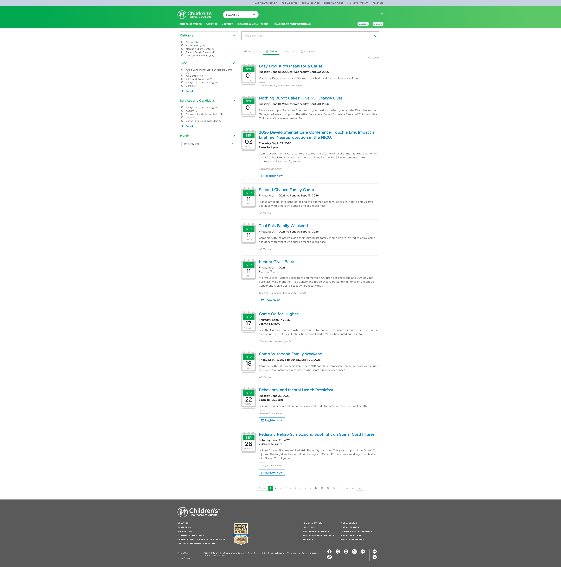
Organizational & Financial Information (201, 539)
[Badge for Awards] (241, 534)
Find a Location (311, 3)
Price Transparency (352, 539)
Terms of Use (183, 553)
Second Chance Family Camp (286, 189)
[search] (375, 36)
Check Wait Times (333, 3)
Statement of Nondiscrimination (196, 543)
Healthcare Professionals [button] (292, 24)
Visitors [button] (227, 24)
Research (378, 3)
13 (334, 488)
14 (340, 488)
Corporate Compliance (191, 535)
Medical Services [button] (190, 24)
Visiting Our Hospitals (316, 531)
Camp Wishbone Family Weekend (290, 354)
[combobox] (208, 144)
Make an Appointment (266, 3)
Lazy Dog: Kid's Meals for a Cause (290, 66)
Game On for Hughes (279, 314)
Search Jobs (185, 531)
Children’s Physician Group (357, 531)
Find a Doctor (290, 3)
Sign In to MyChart (357, 3)
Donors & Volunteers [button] (252, 24)
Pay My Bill (309, 527)
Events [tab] (273, 51)
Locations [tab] (309, 51)
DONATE (378, 24)
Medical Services (313, 523)
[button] (384, 15)
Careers (363, 24)
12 (328, 488)
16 (353, 488)
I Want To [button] (232, 14)
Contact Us (184, 527)
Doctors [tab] (290, 51)
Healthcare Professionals (318, 535)
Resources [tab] (254, 51)
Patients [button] (212, 24)
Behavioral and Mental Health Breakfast (296, 390)
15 (347, 488)
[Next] (360, 488)
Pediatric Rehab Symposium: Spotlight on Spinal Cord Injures (317, 434)
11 (322, 488)
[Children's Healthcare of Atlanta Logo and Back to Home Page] (195, 14)
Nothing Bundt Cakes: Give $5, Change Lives (301, 98)
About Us (183, 523)
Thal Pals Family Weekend (283, 225)
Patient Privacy (184, 558)
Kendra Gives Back (276, 261)
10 (316, 488)
